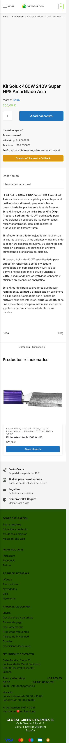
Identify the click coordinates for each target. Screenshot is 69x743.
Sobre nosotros (12, 524)
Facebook (9, 560)
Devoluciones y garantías (18, 617)
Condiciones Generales (16, 646)
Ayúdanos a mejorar (15, 533)
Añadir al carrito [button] (32, 449)
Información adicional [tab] (17, 184)
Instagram (9, 555)
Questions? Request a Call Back (33, 158)
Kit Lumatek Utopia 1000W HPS (24, 437)
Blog (5, 593)
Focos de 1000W (30, 429)
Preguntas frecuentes (16, 631)
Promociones (10, 584)
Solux (16, 100)
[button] (60, 6)
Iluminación (18, 16)
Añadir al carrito (41, 116)
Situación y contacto (15, 529)
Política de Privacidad (16, 636)
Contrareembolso (13, 627)
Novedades (10, 588)
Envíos (6, 612)
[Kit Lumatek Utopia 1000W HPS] (32, 395)
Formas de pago (12, 622)
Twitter (7, 565)
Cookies (7, 641)
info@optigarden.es (23, 685)
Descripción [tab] (11, 176)
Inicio (5, 16)
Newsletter (9, 598)
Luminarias (28, 431)
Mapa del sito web (14, 538)
